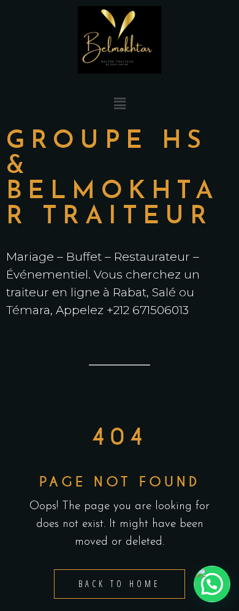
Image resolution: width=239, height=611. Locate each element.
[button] (119, 104)
